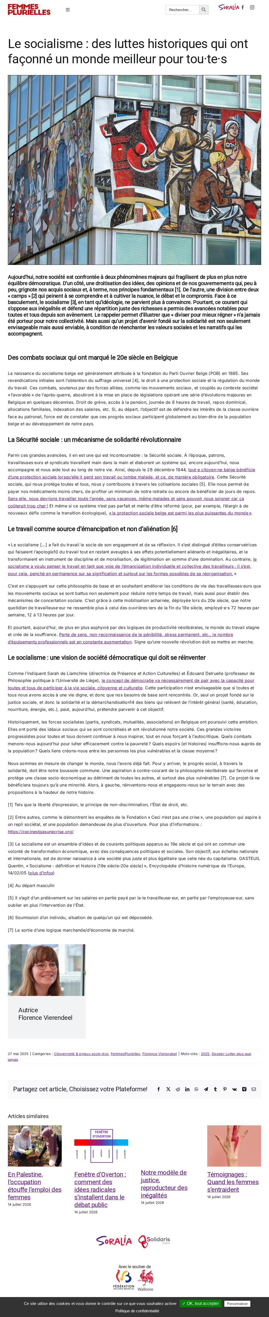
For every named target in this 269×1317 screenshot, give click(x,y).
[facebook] (243, 7)
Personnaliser (237, 1304)
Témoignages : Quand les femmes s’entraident (232, 1182)
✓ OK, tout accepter (200, 1303)
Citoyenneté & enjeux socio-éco (81, 1054)
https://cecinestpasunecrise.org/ (41, 831)
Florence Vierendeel (159, 1054)
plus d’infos (41, 872)
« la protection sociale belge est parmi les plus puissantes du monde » (180, 513)
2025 (205, 1054)
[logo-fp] (29, 6)
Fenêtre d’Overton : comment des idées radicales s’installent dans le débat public (100, 1189)
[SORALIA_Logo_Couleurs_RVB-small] (229, 6)
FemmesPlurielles (125, 1054)
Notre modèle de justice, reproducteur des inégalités (164, 1184)
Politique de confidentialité (137, 1311)
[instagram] (252, 7)
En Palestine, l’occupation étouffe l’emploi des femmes (34, 1186)
